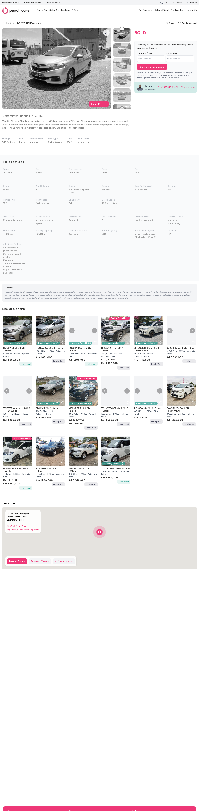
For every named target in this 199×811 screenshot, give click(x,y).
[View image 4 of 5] (182, 343)
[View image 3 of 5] (181, 343)
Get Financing (145, 10)
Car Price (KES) (144, 53)
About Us (192, 10)
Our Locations (178, 10)
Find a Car (42, 10)
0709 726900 (176, 2)
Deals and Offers (69, 10)
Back (8, 23)
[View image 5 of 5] (184, 343)
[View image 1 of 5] (14, 403)
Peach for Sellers (32, 2)
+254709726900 (169, 87)
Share (171, 22)
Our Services (52, 2)
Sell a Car (54, 10)
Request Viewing (98, 104)
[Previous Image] (6, 330)
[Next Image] (29, 330)
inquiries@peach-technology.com (23, 529)
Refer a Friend (162, 10)
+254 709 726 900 (16, 526)
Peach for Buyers (10, 2)
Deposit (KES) (172, 53)
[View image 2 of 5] (179, 343)
